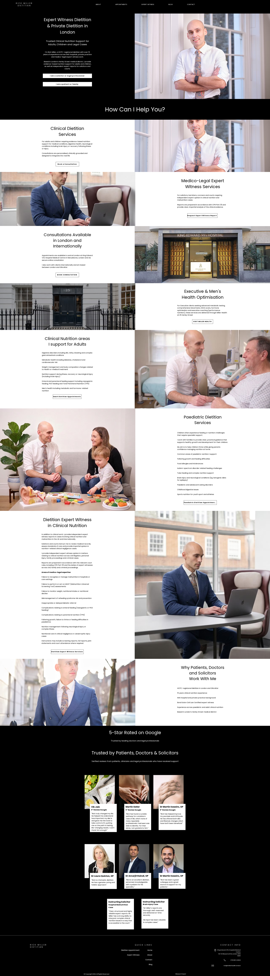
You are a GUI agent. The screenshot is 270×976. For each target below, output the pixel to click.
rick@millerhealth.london (232, 966)
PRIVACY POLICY (180, 974)
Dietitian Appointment (130, 950)
